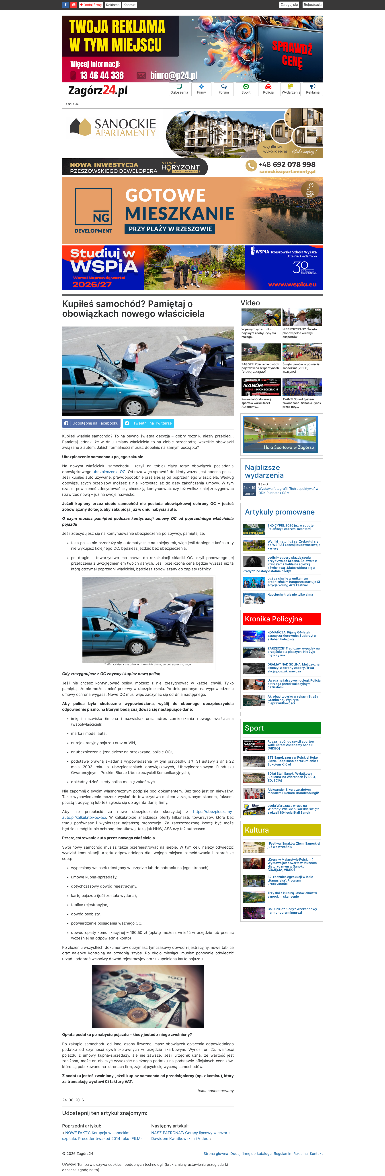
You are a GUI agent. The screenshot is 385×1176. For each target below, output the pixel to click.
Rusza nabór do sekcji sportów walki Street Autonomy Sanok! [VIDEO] (291, 744)
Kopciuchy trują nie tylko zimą (290, 594)
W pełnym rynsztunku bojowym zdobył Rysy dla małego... (259, 333)
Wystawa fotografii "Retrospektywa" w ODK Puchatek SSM (288, 489)
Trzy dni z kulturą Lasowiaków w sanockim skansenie (292, 894)
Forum (224, 92)
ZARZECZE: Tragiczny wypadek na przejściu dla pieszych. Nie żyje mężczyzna (294, 651)
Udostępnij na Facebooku (94, 423)
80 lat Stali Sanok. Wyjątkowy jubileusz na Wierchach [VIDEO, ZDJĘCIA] (292, 777)
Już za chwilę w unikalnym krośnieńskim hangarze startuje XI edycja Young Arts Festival (294, 581)
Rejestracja (313, 4)
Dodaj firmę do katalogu (251, 1153)
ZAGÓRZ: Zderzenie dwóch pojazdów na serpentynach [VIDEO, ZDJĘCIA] (260, 368)
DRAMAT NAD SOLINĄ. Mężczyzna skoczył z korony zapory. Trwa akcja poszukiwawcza (293, 667)
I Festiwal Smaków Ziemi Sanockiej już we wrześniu (294, 845)
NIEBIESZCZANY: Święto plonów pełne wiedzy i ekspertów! (300, 333)
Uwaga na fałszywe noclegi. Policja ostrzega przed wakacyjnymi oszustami (294, 683)
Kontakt (129, 5)
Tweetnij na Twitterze (152, 423)
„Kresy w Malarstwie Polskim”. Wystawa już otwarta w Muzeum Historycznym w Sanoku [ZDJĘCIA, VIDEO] (292, 865)
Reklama (112, 5)
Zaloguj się (289, 4)
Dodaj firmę (92, 5)
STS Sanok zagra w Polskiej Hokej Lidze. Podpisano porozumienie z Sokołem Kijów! (293, 760)
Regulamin (282, 1153)
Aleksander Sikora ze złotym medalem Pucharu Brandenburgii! (293, 791)
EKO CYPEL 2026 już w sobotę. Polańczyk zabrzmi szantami (291, 527)
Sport (246, 92)
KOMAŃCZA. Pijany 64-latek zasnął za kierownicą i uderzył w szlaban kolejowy (292, 635)
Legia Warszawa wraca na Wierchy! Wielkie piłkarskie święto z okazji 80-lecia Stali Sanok (293, 809)
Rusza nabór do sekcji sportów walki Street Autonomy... (256, 402)
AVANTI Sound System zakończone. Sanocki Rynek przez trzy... (302, 402)
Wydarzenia (291, 92)
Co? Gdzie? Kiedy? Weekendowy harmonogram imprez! (292, 910)
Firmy (201, 92)
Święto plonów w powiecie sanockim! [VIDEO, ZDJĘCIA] (301, 368)
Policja (268, 92)
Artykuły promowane (280, 512)
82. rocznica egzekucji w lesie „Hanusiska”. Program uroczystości (290, 880)
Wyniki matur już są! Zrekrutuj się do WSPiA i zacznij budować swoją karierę (294, 544)
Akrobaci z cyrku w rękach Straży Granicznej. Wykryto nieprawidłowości (293, 699)
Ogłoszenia (179, 92)
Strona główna (216, 1153)
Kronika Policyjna (273, 619)
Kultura (257, 830)
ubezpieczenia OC (109, 472)
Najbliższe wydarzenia (264, 471)
